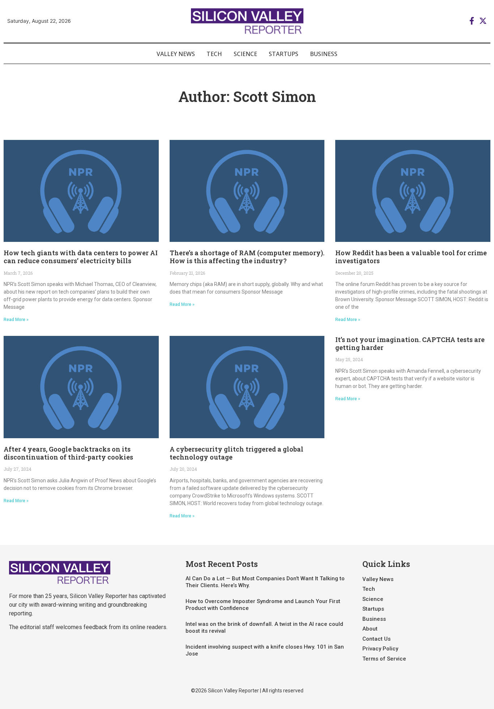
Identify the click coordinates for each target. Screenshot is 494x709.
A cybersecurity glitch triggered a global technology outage (236, 453)
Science (245, 54)
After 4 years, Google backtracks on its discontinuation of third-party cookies (68, 453)
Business (323, 54)
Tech (214, 54)
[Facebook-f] (472, 21)
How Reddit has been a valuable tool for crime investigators (411, 256)
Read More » (16, 319)
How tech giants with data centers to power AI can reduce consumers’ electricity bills (81, 256)
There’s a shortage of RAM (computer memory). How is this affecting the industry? (247, 256)
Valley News (176, 54)
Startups (283, 54)
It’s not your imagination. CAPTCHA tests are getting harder (410, 343)
